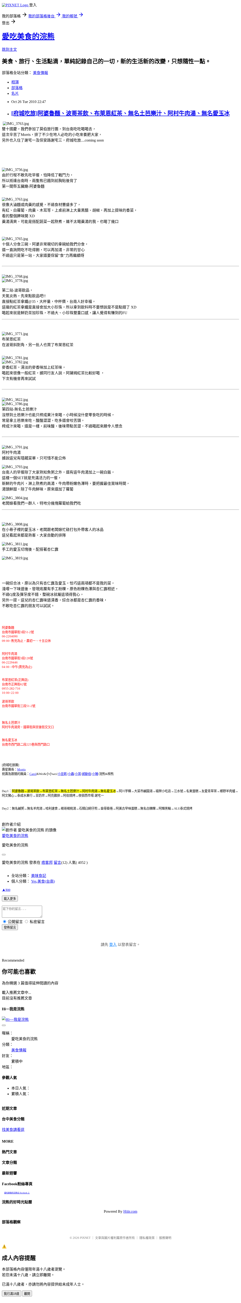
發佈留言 (10, 927)
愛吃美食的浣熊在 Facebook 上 (17, 1193)
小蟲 (71, 774)
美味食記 (38, 876)
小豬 (95, 774)
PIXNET (85, 1238)
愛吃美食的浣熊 (28, 36)
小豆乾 (62, 774)
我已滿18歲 (11, 1293)
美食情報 (40, 73)
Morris (21, 769)
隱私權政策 (147, 1238)
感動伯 (86, 774)
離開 (27, 1293)
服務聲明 (165, 1238)
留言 (57, 863)
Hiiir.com (130, 1211)
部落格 (17, 88)
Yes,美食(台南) (43, 881)
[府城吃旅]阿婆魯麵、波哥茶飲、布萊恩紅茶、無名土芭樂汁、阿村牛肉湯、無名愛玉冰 (120, 113)
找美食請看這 (13, 1130)
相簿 (15, 82)
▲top (6, 890)
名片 (15, 93)
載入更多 (10, 898)
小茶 (78, 774)
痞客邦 (47, 863)
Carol (32, 774)
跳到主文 (9, 49)
